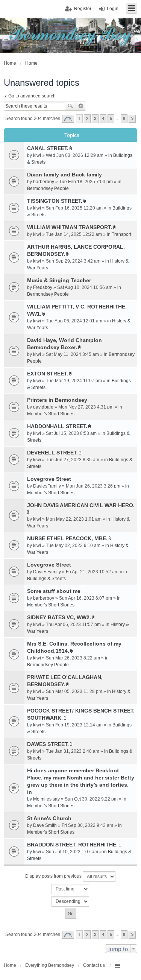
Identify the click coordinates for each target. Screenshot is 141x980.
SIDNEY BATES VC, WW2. (59, 617)
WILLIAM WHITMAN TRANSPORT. (69, 227)
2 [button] (87, 118)
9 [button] (124, 118)
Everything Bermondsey (49, 965)
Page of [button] (68, 119)
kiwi (37, 155)
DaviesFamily (47, 486)
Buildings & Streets (46, 578)
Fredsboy (42, 287)
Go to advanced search (32, 96)
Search (70, 106)
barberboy (43, 181)
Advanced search (81, 106)
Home (10, 965)
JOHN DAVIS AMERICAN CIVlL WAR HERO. (81, 505)
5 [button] (111, 118)
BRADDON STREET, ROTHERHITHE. (72, 845)
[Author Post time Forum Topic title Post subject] (70, 889)
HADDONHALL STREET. (57, 426)
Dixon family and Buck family (64, 175)
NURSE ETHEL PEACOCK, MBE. (67, 538)
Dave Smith (45, 825)
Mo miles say (46, 799)
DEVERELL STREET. (52, 453)
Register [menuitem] (82, 8)
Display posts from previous (54, 876)
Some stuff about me (53, 591)
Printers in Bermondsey (57, 400)
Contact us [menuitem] (94, 965)
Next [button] (132, 119)
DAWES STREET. (48, 744)
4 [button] (103, 118)
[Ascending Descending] (70, 901)
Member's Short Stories (50, 413)
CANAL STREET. (47, 148)
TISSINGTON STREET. (54, 201)
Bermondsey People (48, 188)
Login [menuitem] (112, 8)
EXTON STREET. (47, 374)
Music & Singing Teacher (59, 280)
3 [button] (95, 118)
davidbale (43, 407)
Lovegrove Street (49, 479)
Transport (121, 234)
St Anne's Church (49, 818)
